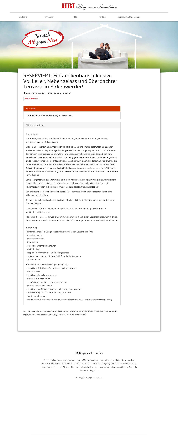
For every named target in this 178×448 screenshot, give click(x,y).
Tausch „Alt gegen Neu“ (73, 57)
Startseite (23, 17)
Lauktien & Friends (125, 437)
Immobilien (49, 17)
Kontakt (102, 17)
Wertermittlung (72, 47)
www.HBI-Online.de (89, 417)
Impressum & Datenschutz (128, 17)
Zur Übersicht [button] (32, 98)
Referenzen (70, 28)
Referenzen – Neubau (71, 38)
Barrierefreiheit (125, 28)
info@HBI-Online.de (89, 420)
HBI (75, 17)
